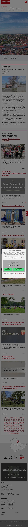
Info (17, 262)
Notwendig (13, 262)
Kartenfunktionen (13, 263)
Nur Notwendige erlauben (18, 269)
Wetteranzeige (13, 265)
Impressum (14, 276)
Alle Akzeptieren (7, 269)
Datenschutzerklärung (19, 273)
